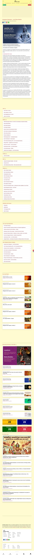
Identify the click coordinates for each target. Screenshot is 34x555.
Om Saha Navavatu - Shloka (8, 148)
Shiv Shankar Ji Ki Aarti (8, 112)
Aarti (4, 108)
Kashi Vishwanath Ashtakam (8, 181)
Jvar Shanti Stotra (7, 179)
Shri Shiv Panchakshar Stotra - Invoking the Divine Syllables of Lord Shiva (16, 185)
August (13, 546)
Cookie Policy (5, 536)
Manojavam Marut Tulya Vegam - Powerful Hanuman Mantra (14, 231)
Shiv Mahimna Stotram (7, 183)
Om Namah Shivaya (7, 127)
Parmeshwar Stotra (7, 177)
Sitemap (9, 533)
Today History (19, 532)
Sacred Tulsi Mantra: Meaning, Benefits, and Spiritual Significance (15, 227)
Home (3, 3)
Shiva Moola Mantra (7, 123)
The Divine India (17, 1)
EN (33, 250)
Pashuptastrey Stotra (7, 174)
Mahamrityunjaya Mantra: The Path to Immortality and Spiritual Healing (15, 121)
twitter (5, 539)
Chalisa (4, 153)
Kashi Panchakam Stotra (8, 193)
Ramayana (5, 205)
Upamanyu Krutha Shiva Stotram (9, 191)
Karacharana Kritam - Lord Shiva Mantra (10, 146)
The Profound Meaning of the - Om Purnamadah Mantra (13, 140)
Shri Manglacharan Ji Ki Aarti (8, 114)
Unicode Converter (18, 535)
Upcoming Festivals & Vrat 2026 (8, 344)
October (18, 545)
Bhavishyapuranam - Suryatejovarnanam (10, 136)
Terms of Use (19, 533)
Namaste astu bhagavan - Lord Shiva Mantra (11, 150)
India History (4, 544)
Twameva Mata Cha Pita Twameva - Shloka (11, 229)
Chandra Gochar (14, 536)
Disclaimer (9, 532)
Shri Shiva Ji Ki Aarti (7, 110)
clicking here (25, 527)
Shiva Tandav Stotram (7, 170)
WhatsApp (8, 539)
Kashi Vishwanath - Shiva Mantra (9, 138)
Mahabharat (6, 207)
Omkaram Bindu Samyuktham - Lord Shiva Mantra (12, 248)
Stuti (4, 159)
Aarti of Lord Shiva (7, 116)
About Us (4, 532)
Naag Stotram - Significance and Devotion (11, 142)
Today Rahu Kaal (14, 534)
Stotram (4, 168)
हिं (33, 251)
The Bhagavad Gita (7, 209)
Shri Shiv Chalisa (6, 155)
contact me (14, 527)
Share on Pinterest (6, 22)
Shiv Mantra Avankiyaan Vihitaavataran (10, 131)
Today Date (13, 3)
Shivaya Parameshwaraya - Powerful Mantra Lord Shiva (13, 257)
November (18, 546)
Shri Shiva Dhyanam (7, 125)
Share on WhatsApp (8, 22)
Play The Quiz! (17, 3)
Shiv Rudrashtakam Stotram (8, 172)
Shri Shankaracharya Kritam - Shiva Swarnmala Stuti (12, 164)
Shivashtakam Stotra (7, 195)
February (4, 546)
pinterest (7, 539)
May (8, 546)
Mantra (4, 119)
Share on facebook (3, 22)
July (13, 545)
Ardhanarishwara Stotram (8, 189)
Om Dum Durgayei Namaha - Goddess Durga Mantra (12, 235)
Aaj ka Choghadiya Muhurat (24, 3)
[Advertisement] (17, 11)
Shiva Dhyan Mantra (7, 133)
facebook (4, 539)
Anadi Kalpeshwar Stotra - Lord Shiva (10, 187)
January (4, 545)
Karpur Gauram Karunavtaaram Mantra (10, 129)
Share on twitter (5, 22)
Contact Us (4, 533)
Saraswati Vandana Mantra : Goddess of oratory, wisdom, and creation (15, 233)
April (8, 545)
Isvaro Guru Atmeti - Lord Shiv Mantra (10, 144)
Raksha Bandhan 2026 (8, 3)
